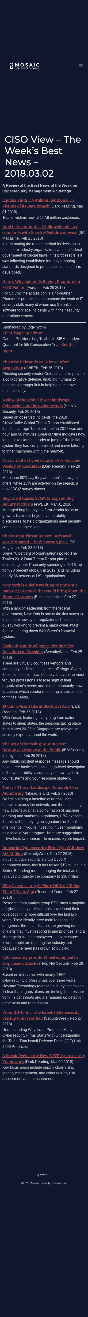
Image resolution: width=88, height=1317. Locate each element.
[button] (81, 66)
